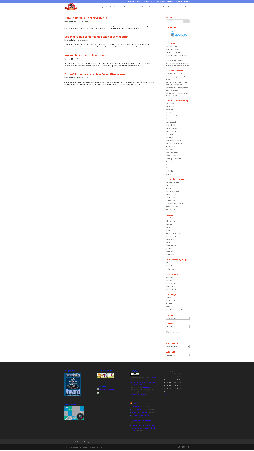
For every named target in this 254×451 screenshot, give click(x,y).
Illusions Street (171, 131)
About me (146, 1)
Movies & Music (141, 7)
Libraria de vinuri (171, 289)
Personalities (128, 7)
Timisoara (179, 7)
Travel (187, 7)
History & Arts (103, 7)
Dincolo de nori (171, 119)
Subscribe (187, 1)
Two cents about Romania (174, 204)
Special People (168, 7)
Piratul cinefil (170, 255)
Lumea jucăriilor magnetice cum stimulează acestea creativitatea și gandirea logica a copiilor (177, 58)
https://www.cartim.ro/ (137, 394)
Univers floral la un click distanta (85, 18)
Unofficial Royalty (172, 207)
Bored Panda (170, 185)
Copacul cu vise (171, 227)
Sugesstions (178, 1)
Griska (168, 307)
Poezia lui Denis (171, 46)
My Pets (153, 1)
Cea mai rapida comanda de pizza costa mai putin (96, 36)
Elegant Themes (79, 447)
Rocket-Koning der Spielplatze (176, 310)
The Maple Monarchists (174, 159)
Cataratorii (169, 110)
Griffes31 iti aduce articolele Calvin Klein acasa (94, 74)
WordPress (98, 447)
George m (169, 82)
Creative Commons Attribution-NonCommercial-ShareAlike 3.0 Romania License (143, 382)
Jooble (168, 242)
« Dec (165, 394)
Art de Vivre (170, 104)
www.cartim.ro (147, 387)
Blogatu (168, 263)
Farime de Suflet (171, 122)
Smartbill (169, 266)
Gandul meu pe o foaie (173, 233)
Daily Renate (170, 113)
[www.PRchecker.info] (105, 390)
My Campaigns (161, 1)
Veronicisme (170, 165)
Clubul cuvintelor (154, 7)
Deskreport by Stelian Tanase (175, 116)
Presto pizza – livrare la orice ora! (85, 55)
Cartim (68, 21)
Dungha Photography (173, 191)
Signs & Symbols (116, 7)
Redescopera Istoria (172, 153)
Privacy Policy (88, 442)
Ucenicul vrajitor (171, 162)
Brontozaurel (170, 224)
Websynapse (170, 269)
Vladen (168, 168)
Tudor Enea (170, 77)
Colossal (169, 188)
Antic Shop (169, 218)
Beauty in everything (172, 182)
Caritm (154, 377)
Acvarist (168, 297)
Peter (168, 88)
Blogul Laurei (170, 107)
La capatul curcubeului (173, 140)
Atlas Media (170, 277)
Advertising (85, 21)
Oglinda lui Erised (171, 146)
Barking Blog (170, 300)
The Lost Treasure (172, 197)
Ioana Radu (170, 239)
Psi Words (169, 150)
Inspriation (169, 134)
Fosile (168, 230)
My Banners (170, 1)
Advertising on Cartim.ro (135, 1)
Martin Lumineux (171, 194)
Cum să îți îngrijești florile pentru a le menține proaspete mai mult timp (143, 428)
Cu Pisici (169, 304)
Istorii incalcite (171, 137)
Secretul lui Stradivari (173, 52)
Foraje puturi (170, 283)
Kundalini (169, 249)
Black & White (170, 221)
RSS (134, 403)
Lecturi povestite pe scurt (174, 143)
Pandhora (169, 252)
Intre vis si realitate (172, 236)
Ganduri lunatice (171, 128)
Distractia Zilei (171, 280)
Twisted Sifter (170, 201)
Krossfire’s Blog (171, 245)
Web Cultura (170, 171)
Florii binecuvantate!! (173, 49)
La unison (169, 286)
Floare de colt (170, 125)
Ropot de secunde (172, 156)
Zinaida (168, 174)
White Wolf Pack (171, 210)
